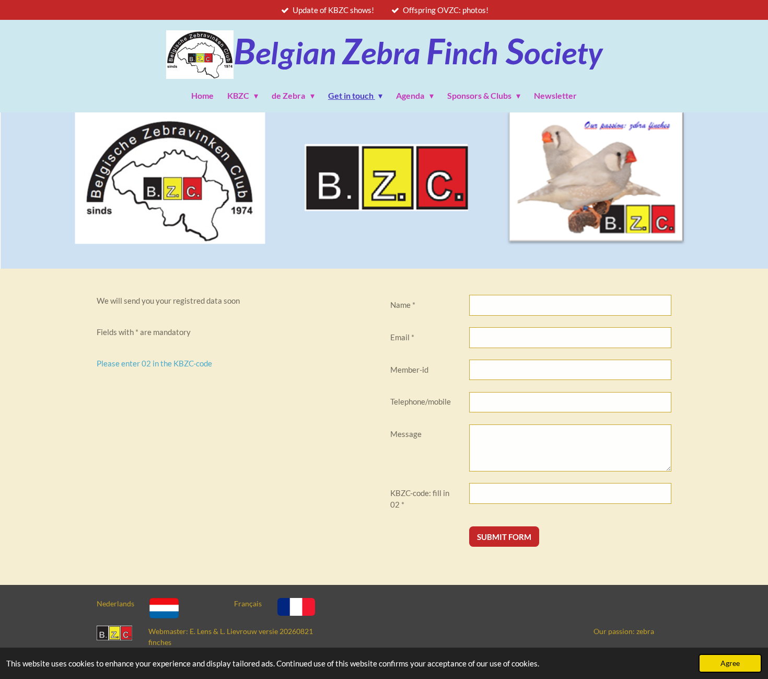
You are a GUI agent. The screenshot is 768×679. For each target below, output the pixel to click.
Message (406, 434)
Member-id (409, 369)
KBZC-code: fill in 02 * (419, 499)
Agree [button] (730, 663)
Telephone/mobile (420, 401)
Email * (402, 337)
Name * (402, 304)
